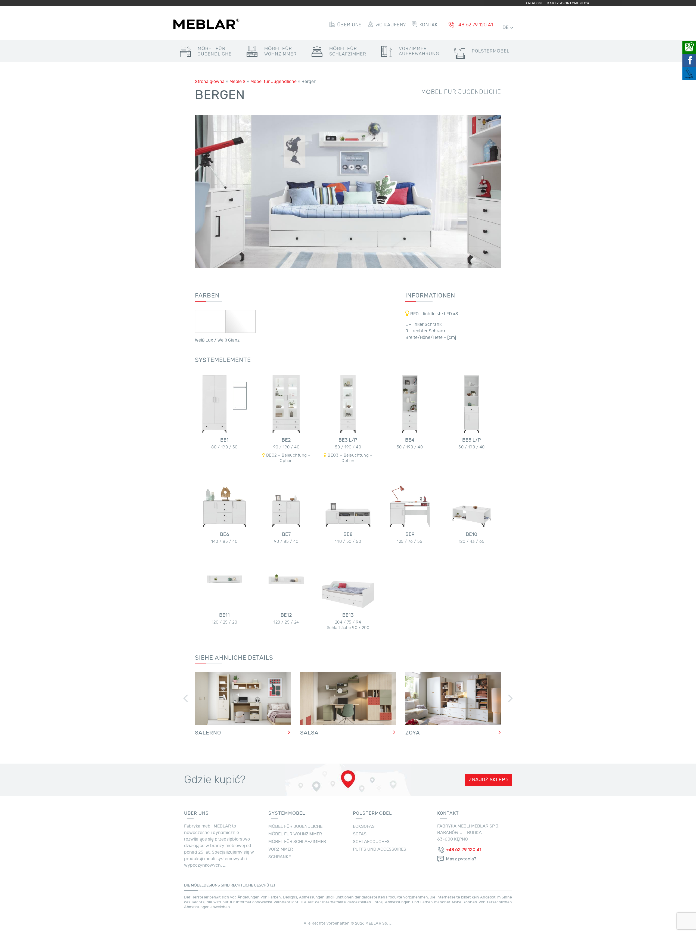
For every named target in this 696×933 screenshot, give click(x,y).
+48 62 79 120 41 (474, 24)
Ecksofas (364, 826)
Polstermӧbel (490, 51)
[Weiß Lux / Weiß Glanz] (225, 321)
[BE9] (409, 498)
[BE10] (471, 498)
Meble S (237, 81)
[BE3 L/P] (347, 403)
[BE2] (286, 403)
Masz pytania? (461, 859)
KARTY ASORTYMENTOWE (569, 3)
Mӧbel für (215, 51)
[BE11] (224, 579)
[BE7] (286, 498)
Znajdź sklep (488, 780)
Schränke (279, 856)
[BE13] (347, 579)
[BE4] (409, 403)
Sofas (359, 834)
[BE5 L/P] (471, 403)
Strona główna (210, 81)
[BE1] (224, 403)
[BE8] (347, 498)
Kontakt (430, 24)
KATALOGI (534, 3)
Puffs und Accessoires (379, 849)
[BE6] (224, 498)
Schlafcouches (371, 841)
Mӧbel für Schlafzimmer (297, 841)
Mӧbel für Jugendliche (273, 81)
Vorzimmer (419, 51)
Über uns (349, 24)
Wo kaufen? (390, 24)
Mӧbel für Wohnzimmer (295, 834)
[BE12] (286, 579)
